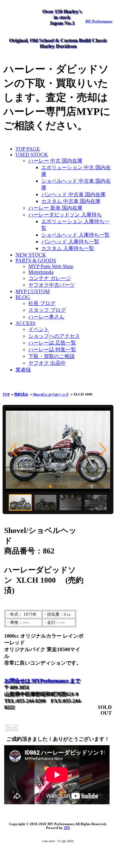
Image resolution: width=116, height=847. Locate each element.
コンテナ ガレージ (49, 278)
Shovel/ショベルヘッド (51, 394)
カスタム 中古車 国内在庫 (71, 201)
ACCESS (25, 323)
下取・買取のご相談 (51, 356)
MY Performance (98, 21)
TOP (6, 394)
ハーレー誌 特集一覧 (52, 349)
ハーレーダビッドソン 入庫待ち (65, 214)
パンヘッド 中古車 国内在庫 (73, 194)
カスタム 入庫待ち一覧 (67, 248)
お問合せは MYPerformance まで (42, 680)
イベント (38, 329)
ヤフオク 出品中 (47, 363)
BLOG (22, 297)
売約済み (21, 394)
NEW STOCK (30, 255)
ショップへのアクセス (54, 336)
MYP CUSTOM (32, 291)
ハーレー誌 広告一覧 (52, 342)
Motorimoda (40, 272)
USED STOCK (31, 154)
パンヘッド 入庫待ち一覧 (70, 241)
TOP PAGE (27, 149)
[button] (13, 450)
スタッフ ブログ (47, 310)
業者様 (23, 369)
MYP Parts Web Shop (50, 266)
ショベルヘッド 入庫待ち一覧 (75, 235)
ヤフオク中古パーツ (51, 285)
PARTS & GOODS (35, 260)
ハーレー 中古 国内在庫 (55, 160)
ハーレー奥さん (46, 316)
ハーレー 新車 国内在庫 (55, 208)
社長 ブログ (41, 303)
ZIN (67, 828)
